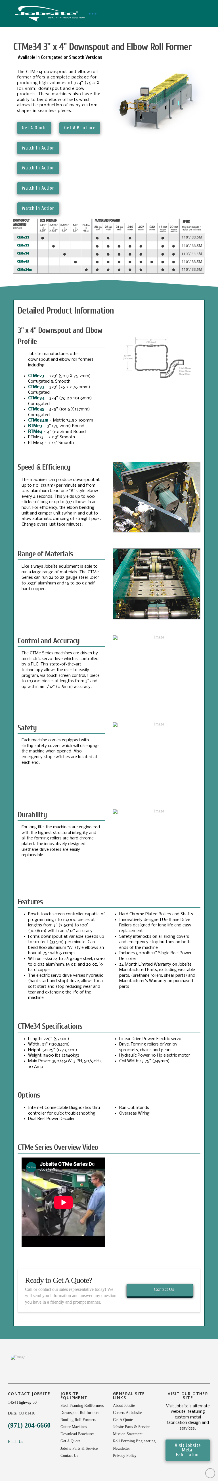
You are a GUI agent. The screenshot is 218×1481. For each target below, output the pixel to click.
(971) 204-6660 (29, 1425)
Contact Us (164, 1289)
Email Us (15, 1441)
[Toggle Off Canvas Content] (92, 14)
